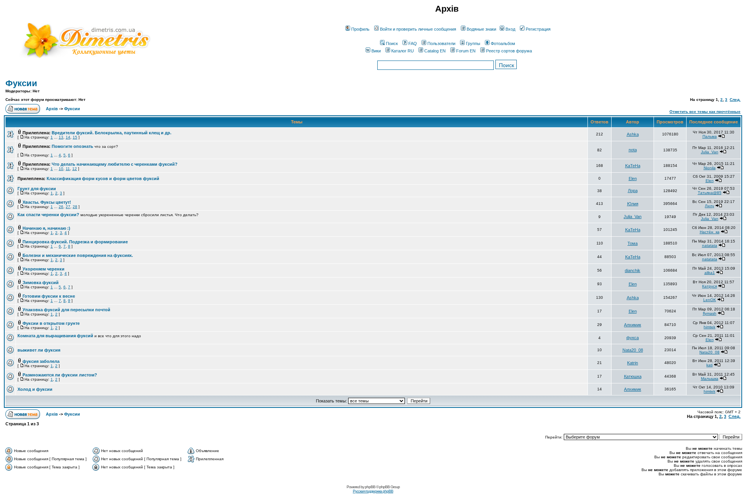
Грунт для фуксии (36, 188)
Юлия (632, 203)
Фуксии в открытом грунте (51, 323)
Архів (52, 108)
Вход (510, 29)
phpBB (370, 487)
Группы (473, 43)
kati (709, 365)
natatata (709, 245)
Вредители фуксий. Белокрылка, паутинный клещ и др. (111, 132)
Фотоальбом (503, 43)
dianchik (632, 270)
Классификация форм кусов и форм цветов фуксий (103, 178)
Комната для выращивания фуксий (55, 335)
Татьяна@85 (710, 193)
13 (61, 137)
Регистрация (538, 29)
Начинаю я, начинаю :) (46, 228)
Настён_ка (710, 232)
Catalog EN (435, 51)
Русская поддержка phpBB (373, 491)
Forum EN (466, 51)
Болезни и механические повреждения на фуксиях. (78, 255)
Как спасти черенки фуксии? (48, 214)
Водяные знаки (481, 29)
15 (75, 137)
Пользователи (441, 43)
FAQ (412, 43)
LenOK (709, 300)
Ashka (633, 134)
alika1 (709, 272)
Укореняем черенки (43, 269)
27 (68, 207)
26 (61, 207)
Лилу (709, 206)
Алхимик (632, 324)
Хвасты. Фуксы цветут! (47, 202)
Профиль (360, 29)
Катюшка (632, 376)
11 (68, 168)
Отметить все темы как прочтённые (705, 111)
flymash (709, 313)
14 (68, 137)
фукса (632, 337)
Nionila (710, 168)
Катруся (709, 286)
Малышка (709, 378)
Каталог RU (402, 51)
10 (61, 168)
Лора (633, 190)
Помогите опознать (72, 146)
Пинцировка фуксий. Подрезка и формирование (75, 241)
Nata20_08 (632, 350)
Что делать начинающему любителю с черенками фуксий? (115, 164)
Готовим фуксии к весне (49, 296)
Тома (632, 243)
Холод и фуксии (34, 389)
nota (633, 149)
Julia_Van (709, 152)
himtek (709, 327)
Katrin (632, 363)
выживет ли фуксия (38, 350)
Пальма (709, 136)
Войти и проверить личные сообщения (418, 29)
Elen (633, 178)
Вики (376, 51)
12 (74, 168)
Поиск (392, 43)
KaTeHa (632, 165)
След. (735, 99)
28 (75, 207)
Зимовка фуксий (41, 282)
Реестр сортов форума (509, 51)
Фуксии (21, 83)
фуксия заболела (41, 361)
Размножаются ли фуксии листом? (60, 375)
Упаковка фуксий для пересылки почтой (66, 309)
